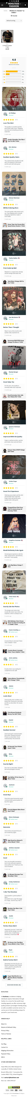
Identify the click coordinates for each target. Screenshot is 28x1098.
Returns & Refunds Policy (8, 1027)
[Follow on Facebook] (9, 1)
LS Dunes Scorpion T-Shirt (7, 46)
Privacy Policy (5, 1030)
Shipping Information (7, 1050)
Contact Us (4, 1047)
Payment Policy (5, 1054)
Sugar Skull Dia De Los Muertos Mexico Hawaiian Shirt (15, 977)
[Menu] (2, 5)
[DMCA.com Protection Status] (14, 1087)
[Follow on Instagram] (11, 1)
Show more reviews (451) (14, 985)
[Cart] (25, 5)
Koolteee (6, 996)
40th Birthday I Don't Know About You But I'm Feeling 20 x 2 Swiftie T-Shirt (16, 622)
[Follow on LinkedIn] (18, 1)
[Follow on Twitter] (13, 1)
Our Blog (3, 1044)
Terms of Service (6, 1034)
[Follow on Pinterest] (16, 1)
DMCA (3, 1057)
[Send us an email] (14, 1)
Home (5, 11)
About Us (4, 1024)
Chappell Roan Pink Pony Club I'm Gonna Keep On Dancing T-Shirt (15, 509)
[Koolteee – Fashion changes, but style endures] (14, 5)
